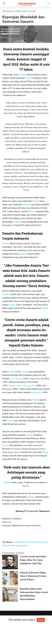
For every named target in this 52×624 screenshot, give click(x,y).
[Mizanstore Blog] (26, 3)
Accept (40, 620)
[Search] (47, 3)
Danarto (22, 74)
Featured (31, 11)
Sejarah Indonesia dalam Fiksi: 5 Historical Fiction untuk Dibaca (33, 576)
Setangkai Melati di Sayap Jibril (22, 385)
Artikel (24, 11)
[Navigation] (3, 3)
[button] (26, 34)
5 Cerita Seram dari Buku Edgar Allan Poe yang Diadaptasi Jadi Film (33, 560)
